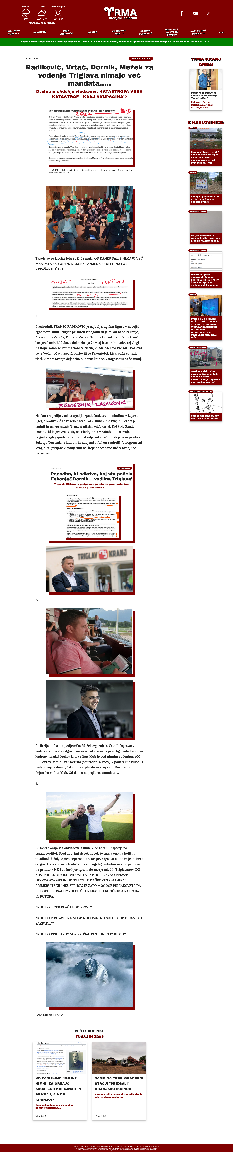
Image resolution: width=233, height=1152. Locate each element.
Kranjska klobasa (13, 32)
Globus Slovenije (145, 32)
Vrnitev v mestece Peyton (171, 32)
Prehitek (39, 32)
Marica (92, 32)
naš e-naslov (155, 1146)
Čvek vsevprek (66, 32)
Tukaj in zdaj (141, 58)
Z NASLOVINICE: (206, 122)
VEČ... (222, 32)
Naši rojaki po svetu (198, 32)
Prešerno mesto (119, 32)
